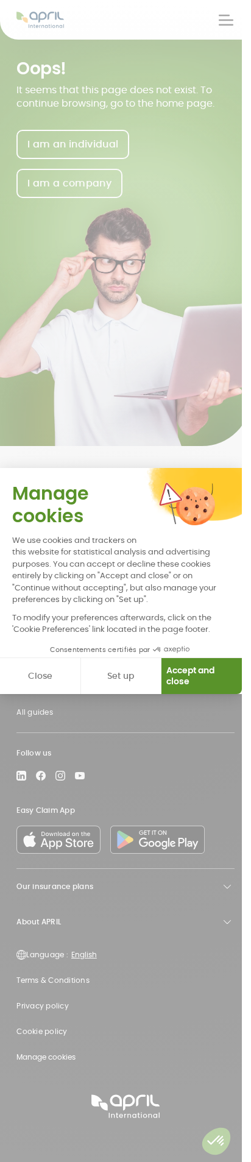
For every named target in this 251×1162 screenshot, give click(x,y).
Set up (120, 676)
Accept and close (190, 675)
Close (40, 676)
